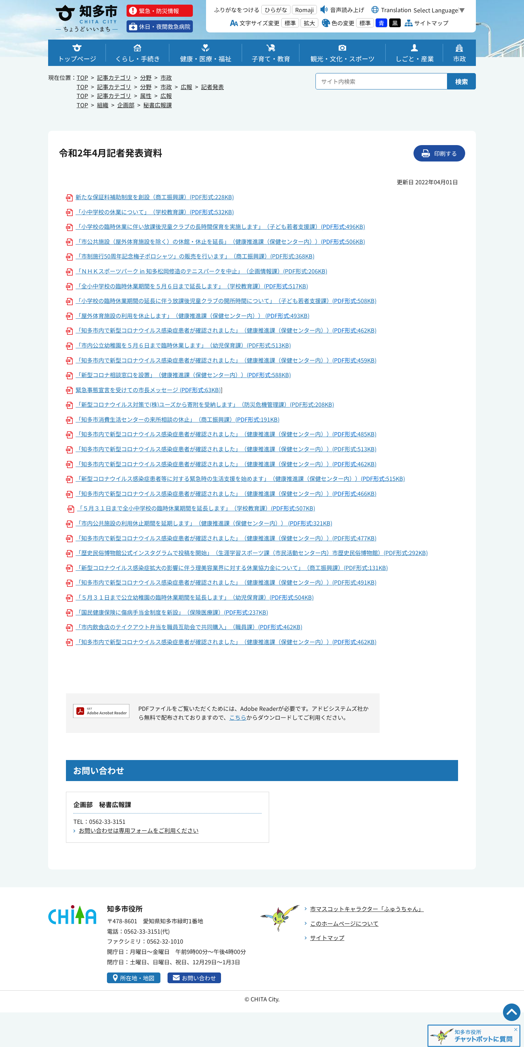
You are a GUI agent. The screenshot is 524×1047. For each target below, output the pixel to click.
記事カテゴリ (114, 77)
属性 (145, 95)
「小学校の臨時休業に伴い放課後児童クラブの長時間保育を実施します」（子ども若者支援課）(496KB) (220, 226)
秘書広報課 (157, 105)
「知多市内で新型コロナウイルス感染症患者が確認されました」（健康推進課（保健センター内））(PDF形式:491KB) (226, 582)
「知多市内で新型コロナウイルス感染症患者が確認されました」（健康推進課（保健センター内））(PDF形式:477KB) (226, 538)
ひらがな (275, 9)
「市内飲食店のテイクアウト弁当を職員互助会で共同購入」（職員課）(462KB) (189, 626)
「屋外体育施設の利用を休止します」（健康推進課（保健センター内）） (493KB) (192, 315)
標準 (290, 23)
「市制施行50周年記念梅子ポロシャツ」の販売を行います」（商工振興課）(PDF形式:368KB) (195, 256)
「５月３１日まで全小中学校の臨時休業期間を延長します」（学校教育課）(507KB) (196, 508)
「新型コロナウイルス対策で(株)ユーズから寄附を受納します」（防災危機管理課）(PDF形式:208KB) (205, 404)
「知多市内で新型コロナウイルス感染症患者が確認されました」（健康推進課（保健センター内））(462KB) (226, 330)
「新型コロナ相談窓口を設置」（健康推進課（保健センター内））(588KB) (183, 374)
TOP (82, 77)
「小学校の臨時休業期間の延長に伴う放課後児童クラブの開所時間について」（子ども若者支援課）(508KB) (226, 300)
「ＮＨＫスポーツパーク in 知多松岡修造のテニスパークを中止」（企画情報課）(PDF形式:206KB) (201, 271)
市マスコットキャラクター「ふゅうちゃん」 (367, 908)
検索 (461, 81)
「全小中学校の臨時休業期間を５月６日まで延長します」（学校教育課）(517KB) (192, 286)
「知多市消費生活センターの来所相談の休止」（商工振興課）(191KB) (177, 419)
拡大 (309, 23)
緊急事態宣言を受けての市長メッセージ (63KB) (148, 389)
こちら (237, 717)
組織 (102, 105)
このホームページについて (344, 923)
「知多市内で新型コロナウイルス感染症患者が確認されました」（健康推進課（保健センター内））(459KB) (226, 360)
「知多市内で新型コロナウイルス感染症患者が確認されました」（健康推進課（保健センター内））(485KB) (226, 434)
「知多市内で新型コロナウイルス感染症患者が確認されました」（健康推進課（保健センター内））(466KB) (226, 493)
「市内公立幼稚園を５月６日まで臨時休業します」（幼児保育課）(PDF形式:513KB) (183, 345)
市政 (166, 77)
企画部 (125, 105)
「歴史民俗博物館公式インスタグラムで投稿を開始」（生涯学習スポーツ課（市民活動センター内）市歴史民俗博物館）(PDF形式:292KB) (252, 552)
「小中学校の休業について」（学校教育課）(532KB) (155, 211)
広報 (186, 86)
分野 (145, 77)
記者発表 (212, 86)
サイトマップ (327, 937)
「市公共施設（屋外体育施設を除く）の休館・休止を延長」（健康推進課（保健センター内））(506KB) (220, 241)
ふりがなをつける (237, 9)
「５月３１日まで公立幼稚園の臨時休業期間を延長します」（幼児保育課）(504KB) (195, 597)
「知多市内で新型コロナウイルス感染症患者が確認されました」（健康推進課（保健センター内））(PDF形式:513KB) (226, 449)
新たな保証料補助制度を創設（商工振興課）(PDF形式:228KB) (155, 197)
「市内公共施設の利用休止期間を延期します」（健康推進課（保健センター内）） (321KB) (204, 523)
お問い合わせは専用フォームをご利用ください (139, 830)
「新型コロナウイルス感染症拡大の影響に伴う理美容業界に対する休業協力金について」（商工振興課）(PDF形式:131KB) (232, 567)
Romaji (304, 9)
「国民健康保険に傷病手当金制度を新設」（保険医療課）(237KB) (172, 612)
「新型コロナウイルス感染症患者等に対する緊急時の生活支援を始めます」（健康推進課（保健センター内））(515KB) (240, 478)
